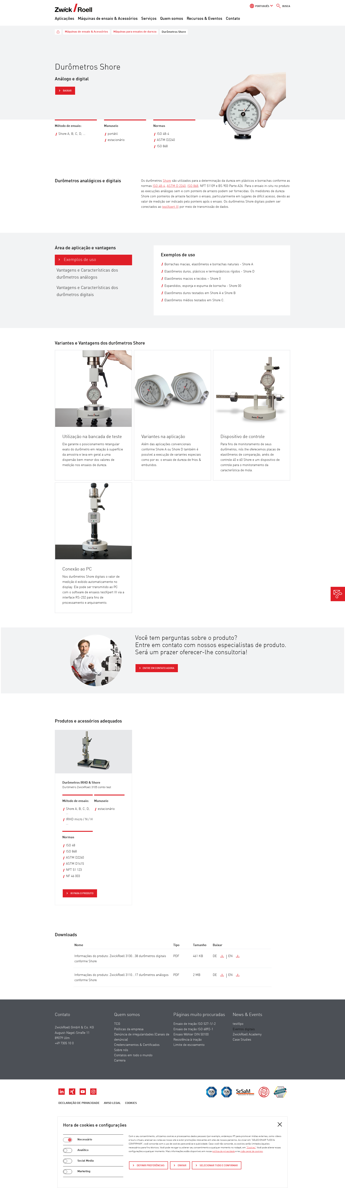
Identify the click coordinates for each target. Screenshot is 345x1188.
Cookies (131, 1103)
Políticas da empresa (128, 1029)
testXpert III (170, 206)
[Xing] (72, 1093)
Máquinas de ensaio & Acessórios (108, 19)
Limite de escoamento (188, 1045)
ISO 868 (192, 186)
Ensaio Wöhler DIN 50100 (191, 1034)
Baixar (67, 91)
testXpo (238, 1024)
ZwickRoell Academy (247, 1034)
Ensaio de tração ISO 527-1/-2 (194, 1024)
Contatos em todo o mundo (133, 1055)
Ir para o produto (81, 893)
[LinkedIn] (61, 1093)
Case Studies (242, 1039)
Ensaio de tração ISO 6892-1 (193, 1029)
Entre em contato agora (158, 668)
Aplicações (64, 19)
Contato (233, 19)
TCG (117, 1024)
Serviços (149, 19)
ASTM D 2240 (176, 186)
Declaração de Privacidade (79, 1103)
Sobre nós (121, 1050)
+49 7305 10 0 (64, 1043)
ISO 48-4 (159, 186)
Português (262, 6)
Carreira (119, 1060)
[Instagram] (93, 1093)
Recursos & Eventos (204, 19)
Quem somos (171, 19)
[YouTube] (83, 1093)
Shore (167, 180)
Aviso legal (112, 1103)
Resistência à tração (187, 1039)
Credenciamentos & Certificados (137, 1045)
